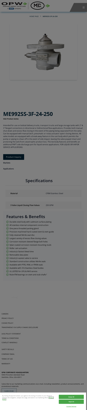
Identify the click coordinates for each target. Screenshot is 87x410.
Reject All (71, 401)
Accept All (71, 397)
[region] (43, 401)
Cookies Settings (71, 406)
